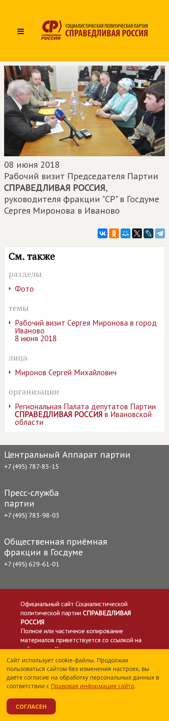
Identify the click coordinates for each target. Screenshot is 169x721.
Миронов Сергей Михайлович (65, 372)
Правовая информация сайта (92, 686)
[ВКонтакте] (102, 233)
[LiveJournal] (148, 233)
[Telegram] (160, 233)
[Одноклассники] (114, 233)
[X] (137, 233)
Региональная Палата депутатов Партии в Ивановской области (85, 414)
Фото (24, 289)
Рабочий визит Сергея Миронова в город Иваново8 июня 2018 (86, 330)
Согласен (31, 706)
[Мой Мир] (125, 233)
